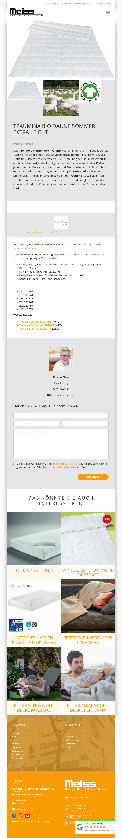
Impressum (17, 747)
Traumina (31, 248)
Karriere (15, 743)
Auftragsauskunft (73, 740)
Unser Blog (70, 743)
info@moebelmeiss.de (60, 467)
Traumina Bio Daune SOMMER (36, 321)
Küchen (15, 736)
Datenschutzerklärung (65, 463)
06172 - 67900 (106, 3)
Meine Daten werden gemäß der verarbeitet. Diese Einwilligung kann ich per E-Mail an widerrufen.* (62, 465)
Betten (15, 740)
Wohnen (15, 733)
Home (68, 733)
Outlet (68, 747)
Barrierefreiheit (18, 758)
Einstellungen (18, 754)
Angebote (69, 736)
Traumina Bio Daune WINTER (35, 329)
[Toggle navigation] (108, 13)
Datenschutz (17, 751)
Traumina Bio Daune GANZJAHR (37, 325)
